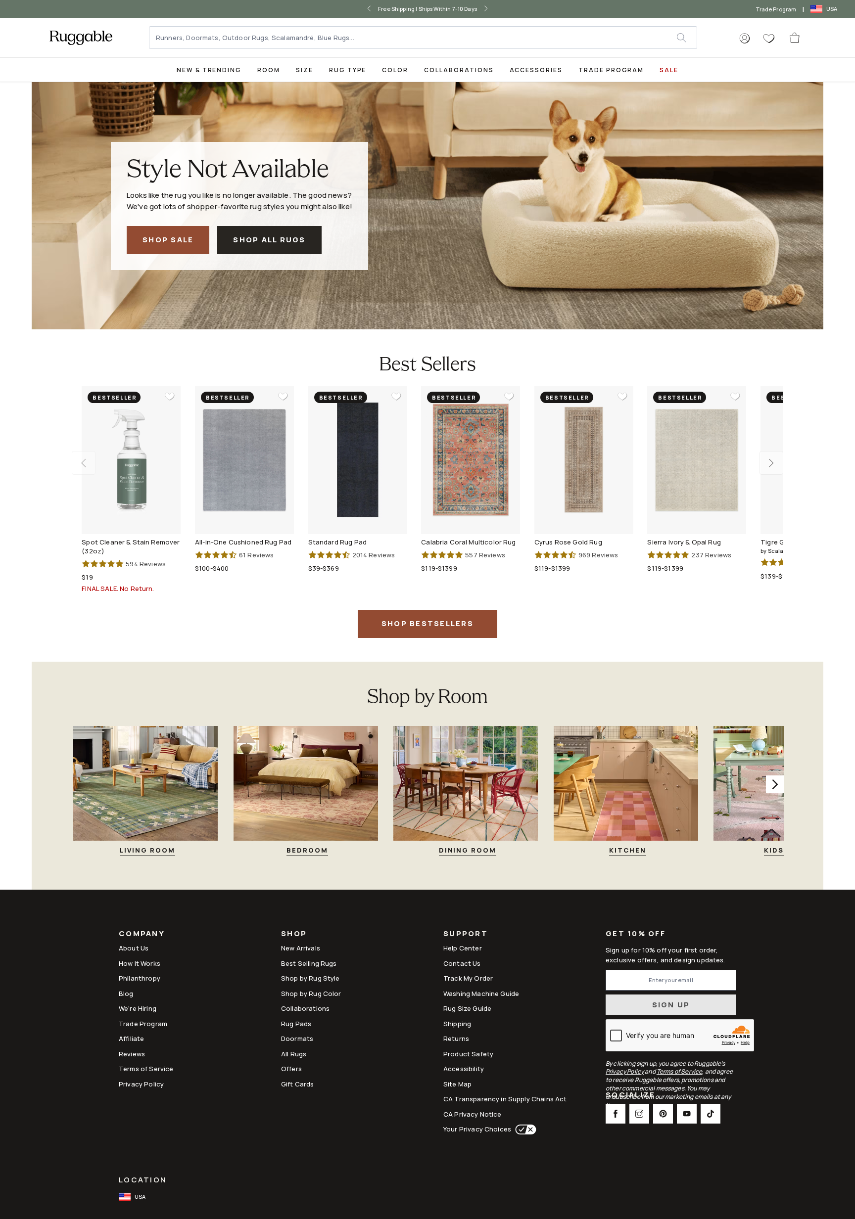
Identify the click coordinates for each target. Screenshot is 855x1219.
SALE (669, 70)
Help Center (462, 948)
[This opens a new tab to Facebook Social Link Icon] (615, 1114)
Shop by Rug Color (311, 993)
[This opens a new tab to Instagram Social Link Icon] (639, 1114)
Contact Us (462, 963)
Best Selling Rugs (309, 963)
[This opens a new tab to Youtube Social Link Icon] (687, 1114)
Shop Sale (167, 239)
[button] (745, 38)
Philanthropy (139, 978)
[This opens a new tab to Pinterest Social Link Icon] (663, 1114)
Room (268, 70)
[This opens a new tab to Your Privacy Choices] (523, 1129)
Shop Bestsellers (427, 623)
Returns (456, 1038)
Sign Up (671, 1004)
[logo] (81, 37)
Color (395, 70)
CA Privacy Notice (472, 1114)
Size (304, 70)
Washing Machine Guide (481, 993)
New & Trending (209, 70)
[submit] (686, 37)
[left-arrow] (359, 8)
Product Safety (468, 1053)
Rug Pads (296, 1023)
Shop (294, 934)
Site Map (457, 1084)
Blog (126, 993)
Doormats (297, 1038)
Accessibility (463, 1068)
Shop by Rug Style (310, 978)
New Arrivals (300, 948)
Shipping (457, 1023)
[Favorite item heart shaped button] (170, 396)
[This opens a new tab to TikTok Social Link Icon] (710, 1114)
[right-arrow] (496, 8)
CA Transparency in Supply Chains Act (505, 1098)
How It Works (139, 963)
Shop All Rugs (269, 239)
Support (465, 934)
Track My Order (468, 978)
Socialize (630, 1095)
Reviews (132, 1053)
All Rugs (293, 1053)
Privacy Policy (141, 1084)
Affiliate (131, 1038)
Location (143, 1179)
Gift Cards (297, 1084)
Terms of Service (146, 1068)
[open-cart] (795, 37)
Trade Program (776, 9)
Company (142, 934)
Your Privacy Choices (477, 1129)
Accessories (536, 70)
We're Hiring (137, 1008)
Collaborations (458, 70)
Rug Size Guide (467, 1008)
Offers (291, 1068)
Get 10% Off (635, 934)
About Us (133, 948)
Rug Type (348, 70)
